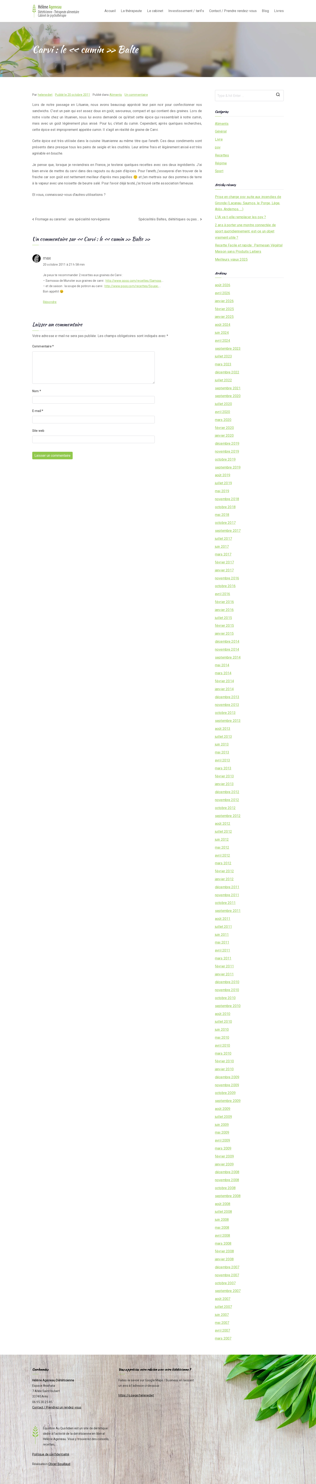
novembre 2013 (227, 705)
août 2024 (222, 325)
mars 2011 (223, 958)
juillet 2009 (223, 1117)
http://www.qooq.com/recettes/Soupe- (131, 286)
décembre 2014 (227, 641)
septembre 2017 (228, 531)
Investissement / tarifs (186, 11)
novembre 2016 (227, 578)
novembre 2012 (227, 800)
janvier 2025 (224, 317)
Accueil (110, 11)
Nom (36, 391)
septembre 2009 (228, 1101)
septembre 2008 (228, 1196)
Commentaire (43, 346)
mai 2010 (222, 1037)
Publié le (72, 94)
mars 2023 (223, 364)
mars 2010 (223, 1053)
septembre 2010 (228, 1006)
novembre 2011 (227, 895)
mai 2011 (222, 942)
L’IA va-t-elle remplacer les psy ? (240, 217)
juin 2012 (222, 839)
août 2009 (222, 1109)
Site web (38, 430)
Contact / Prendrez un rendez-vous (56, 1407)
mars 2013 (223, 768)
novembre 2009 (227, 1085)
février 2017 (224, 562)
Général (221, 131)
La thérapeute (131, 11)
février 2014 (224, 681)
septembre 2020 (228, 396)
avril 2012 (222, 855)
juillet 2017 (223, 539)
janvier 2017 (224, 570)
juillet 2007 (223, 1307)
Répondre (50, 302)
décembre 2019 (227, 443)
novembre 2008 (227, 1180)
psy (218, 147)
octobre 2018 (225, 507)
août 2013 (222, 729)
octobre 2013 (225, 713)
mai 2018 (222, 515)
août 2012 (222, 824)
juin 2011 (222, 935)
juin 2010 (222, 1030)
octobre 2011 (225, 903)
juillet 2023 (223, 356)
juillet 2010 (223, 1022)
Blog (265, 11)
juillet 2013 (223, 737)
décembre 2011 (227, 887)
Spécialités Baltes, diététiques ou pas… (168, 219)
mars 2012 (223, 863)
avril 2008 (222, 1235)
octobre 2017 (225, 523)
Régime (221, 163)
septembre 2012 (228, 816)
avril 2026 (222, 293)
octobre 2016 (225, 586)
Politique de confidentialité (50, 1454)
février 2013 (224, 776)
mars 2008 (223, 1243)
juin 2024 (222, 333)
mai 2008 (222, 1228)
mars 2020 (223, 420)
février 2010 (224, 1061)
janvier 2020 (224, 435)
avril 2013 (222, 760)
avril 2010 (222, 1045)
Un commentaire (136, 94)
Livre (219, 139)
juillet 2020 (223, 404)
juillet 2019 (223, 483)
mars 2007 (223, 1338)
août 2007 (222, 1299)
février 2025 (224, 309)
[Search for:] (249, 95)
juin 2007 (222, 1315)
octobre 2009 (225, 1093)
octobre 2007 (225, 1283)
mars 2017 (223, 554)
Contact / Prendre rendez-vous (233, 11)
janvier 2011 (224, 974)
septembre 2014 (228, 657)
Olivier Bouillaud (59, 1464)
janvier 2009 (224, 1164)
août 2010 (222, 1014)
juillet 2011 (223, 927)
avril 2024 (222, 341)
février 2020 (224, 428)
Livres (279, 11)
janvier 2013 (224, 784)
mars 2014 (223, 673)
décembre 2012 (227, 792)
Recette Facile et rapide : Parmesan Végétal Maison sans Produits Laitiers (248, 248)
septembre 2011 (228, 911)
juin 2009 (222, 1125)
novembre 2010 (227, 990)
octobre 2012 (225, 808)
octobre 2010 (225, 998)
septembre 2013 (228, 721)
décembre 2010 (227, 982)
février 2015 (224, 626)
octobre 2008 (225, 1188)
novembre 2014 (227, 649)
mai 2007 (222, 1323)
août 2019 (222, 475)
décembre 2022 (227, 372)
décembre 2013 (227, 697)
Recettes (222, 155)
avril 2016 (222, 594)
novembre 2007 (227, 1275)
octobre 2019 (225, 459)
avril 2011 (222, 950)
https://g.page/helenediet (136, 1395)
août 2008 (222, 1204)
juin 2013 (222, 744)
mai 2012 (222, 847)
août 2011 (222, 919)
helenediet (45, 94)
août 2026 (222, 285)
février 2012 (224, 871)
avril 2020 (222, 412)
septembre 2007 (228, 1291)
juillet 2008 (223, 1212)
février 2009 (224, 1156)
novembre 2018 (227, 499)
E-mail (37, 411)
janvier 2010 (224, 1069)
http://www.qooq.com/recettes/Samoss (133, 280)
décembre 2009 (227, 1077)
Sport (219, 171)
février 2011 (224, 966)
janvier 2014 (224, 689)
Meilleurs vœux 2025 (231, 259)
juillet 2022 (223, 380)
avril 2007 (222, 1330)
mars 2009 (223, 1148)
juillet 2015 (223, 618)
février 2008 (224, 1251)
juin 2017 (222, 547)
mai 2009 (222, 1132)
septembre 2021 (228, 388)
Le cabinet (155, 11)
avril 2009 (222, 1140)
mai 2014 (222, 665)
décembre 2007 (227, 1267)
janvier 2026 (224, 301)
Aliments (115, 94)
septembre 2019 (228, 467)
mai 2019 (222, 491)
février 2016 (224, 602)
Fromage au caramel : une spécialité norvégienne (72, 219)
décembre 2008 (227, 1172)
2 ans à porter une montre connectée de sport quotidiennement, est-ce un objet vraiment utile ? (245, 231)
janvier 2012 (224, 879)
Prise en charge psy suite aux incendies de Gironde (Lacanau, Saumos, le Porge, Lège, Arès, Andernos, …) (248, 203)
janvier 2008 (224, 1259)
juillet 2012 (223, 831)
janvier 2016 (224, 610)
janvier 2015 (224, 633)
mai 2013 (222, 752)
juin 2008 (222, 1220)
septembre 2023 (228, 349)
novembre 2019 (227, 451)
